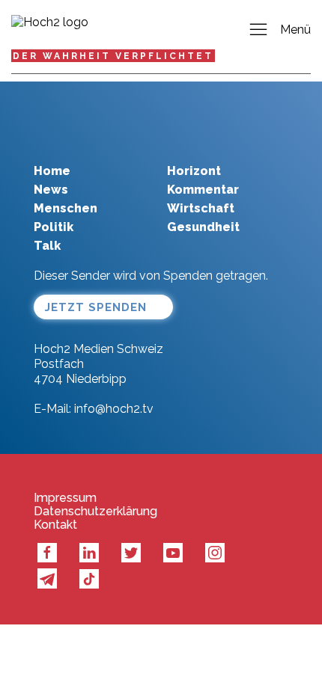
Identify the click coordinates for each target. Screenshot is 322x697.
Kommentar (203, 189)
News (51, 189)
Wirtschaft (200, 208)
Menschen (65, 208)
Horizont (194, 171)
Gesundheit (203, 227)
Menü (295, 29)
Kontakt (55, 525)
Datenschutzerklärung (95, 511)
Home (52, 171)
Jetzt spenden (96, 307)
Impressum (65, 498)
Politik (53, 227)
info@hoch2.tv (114, 409)
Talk (47, 246)
